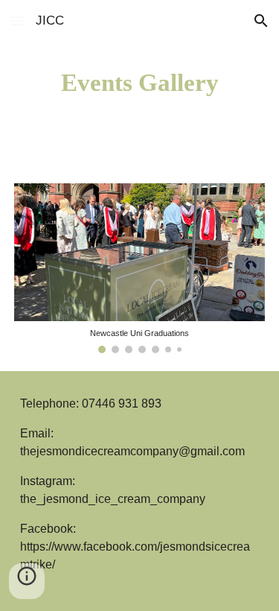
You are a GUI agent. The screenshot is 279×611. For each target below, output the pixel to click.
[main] (140, 83)
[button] (18, 20)
